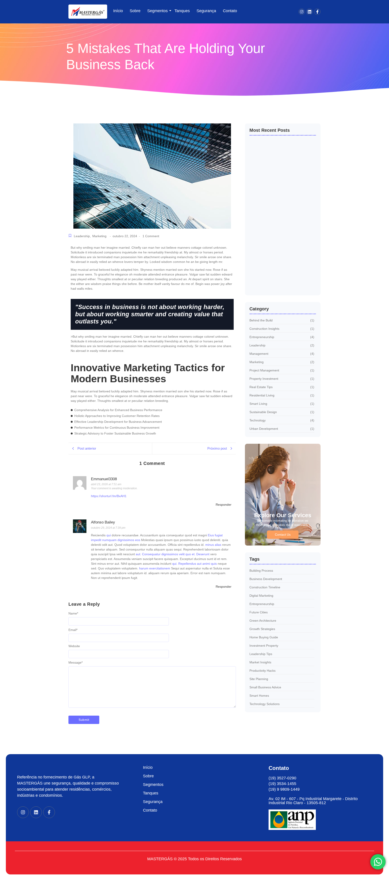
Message (75, 662)
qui (108, 535)
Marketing (99, 236)
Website (74, 646)
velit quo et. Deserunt (194, 554)
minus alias (213, 544)
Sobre (135, 11)
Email (72, 629)
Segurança (206, 11)
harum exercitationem (154, 568)
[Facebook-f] (317, 12)
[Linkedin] (309, 12)
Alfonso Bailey (103, 522)
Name (73, 613)
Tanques (182, 11)
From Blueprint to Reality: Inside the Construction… (277, 282)
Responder (223, 504)
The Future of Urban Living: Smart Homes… (276, 231)
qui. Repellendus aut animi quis (194, 563)
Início (118, 11)
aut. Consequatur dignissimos (157, 554)
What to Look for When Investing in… (278, 182)
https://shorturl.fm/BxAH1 (109, 496)
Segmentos (157, 11)
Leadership (82, 236)
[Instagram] (302, 12)
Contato (230, 11)
